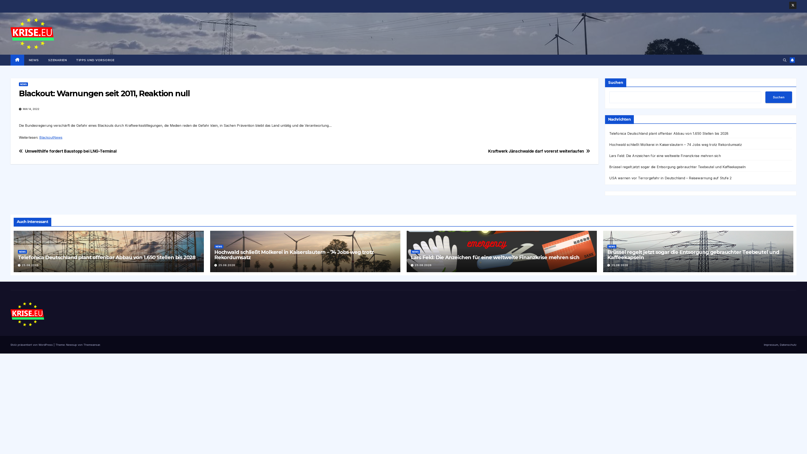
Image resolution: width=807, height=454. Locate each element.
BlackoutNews (50, 137)
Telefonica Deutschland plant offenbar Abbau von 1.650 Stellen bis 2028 (669, 133)
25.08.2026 (30, 265)
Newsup (71, 344)
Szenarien (57, 60)
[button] (784, 60)
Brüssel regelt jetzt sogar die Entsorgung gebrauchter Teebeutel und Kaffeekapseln (677, 167)
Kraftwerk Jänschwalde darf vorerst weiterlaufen (536, 151)
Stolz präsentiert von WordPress (32, 344)
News (34, 60)
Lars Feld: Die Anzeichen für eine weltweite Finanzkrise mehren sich (665, 156)
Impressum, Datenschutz (780, 344)
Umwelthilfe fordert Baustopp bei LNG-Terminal (71, 151)
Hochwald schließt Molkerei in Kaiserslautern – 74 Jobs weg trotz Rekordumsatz (675, 145)
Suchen (615, 82)
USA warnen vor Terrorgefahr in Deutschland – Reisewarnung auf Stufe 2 (670, 178)
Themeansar (91, 344)
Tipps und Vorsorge (95, 60)
